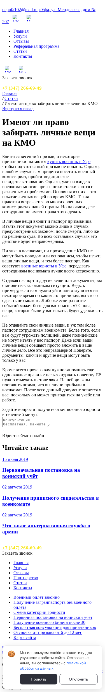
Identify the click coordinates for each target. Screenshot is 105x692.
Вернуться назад (18, 108)
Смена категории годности (39, 612)
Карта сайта (24, 637)
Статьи (20, 51)
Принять (38, 679)
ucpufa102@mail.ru (20, 9)
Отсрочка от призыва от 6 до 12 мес (47, 632)
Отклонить (78, 679)
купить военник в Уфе (68, 161)
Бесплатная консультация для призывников (54, 627)
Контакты (22, 56)
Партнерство (25, 577)
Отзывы (21, 41)
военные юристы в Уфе (43, 266)
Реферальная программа (36, 46)
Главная (21, 31)
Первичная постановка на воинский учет (52, 617)
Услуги (20, 36)
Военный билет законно (36, 597)
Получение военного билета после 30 (49, 622)
